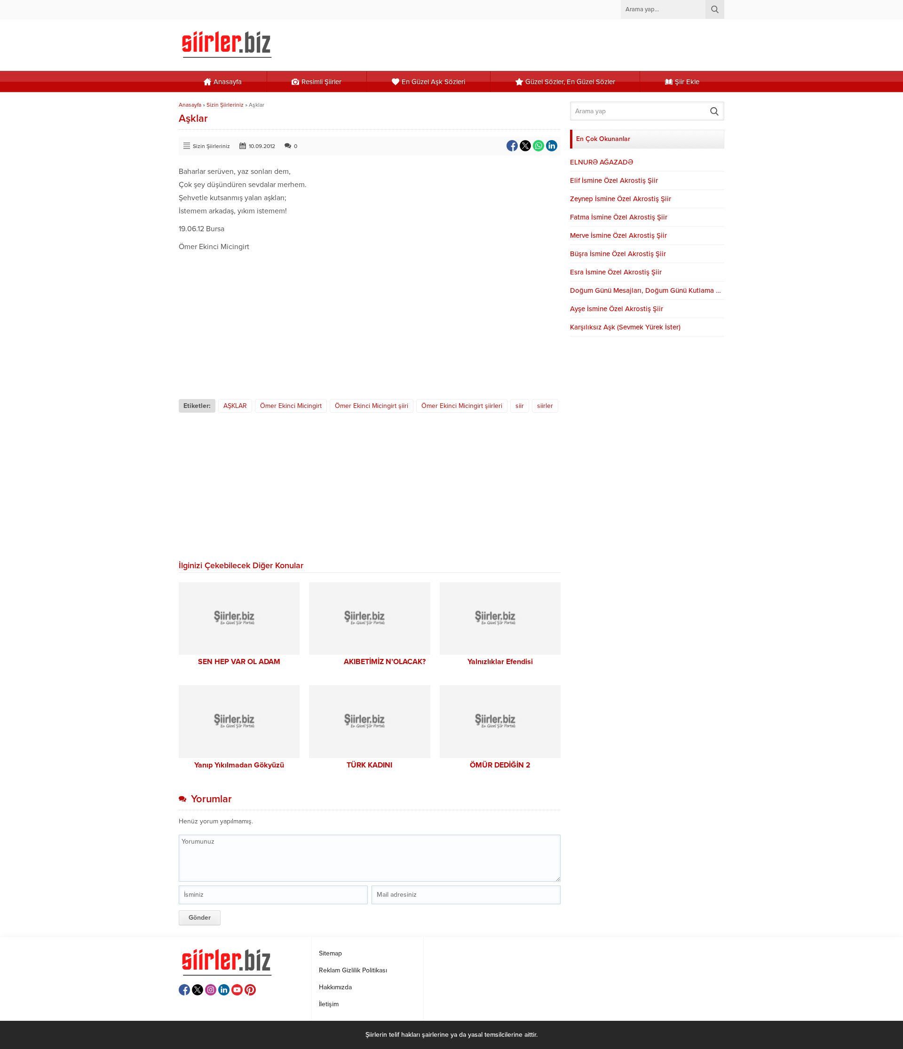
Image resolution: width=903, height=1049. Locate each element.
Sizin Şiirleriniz (225, 105)
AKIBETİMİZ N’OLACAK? (370, 661)
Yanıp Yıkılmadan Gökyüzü (239, 765)
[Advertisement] (370, 324)
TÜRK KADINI (369, 765)
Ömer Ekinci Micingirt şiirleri (461, 406)
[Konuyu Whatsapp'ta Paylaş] (538, 145)
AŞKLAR (235, 406)
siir (519, 406)
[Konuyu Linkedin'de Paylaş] (551, 145)
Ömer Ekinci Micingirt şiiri (371, 406)
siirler (545, 406)
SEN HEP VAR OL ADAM (239, 661)
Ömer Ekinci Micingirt (291, 406)
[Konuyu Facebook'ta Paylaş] (512, 145)
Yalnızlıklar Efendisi (500, 661)
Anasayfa (190, 105)
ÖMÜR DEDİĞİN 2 (500, 765)
